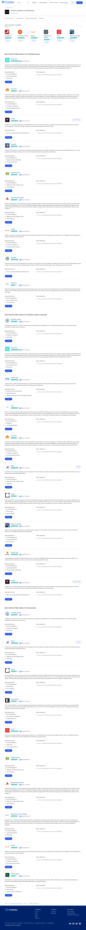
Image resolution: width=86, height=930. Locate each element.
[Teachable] (7, 258)
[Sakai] (7, 407)
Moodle (13, 229)
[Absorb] (7, 466)
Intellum (13, 494)
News (36, 916)
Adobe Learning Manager (17, 197)
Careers (36, 915)
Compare (9, 81)
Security (14, 923)
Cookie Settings (50, 923)
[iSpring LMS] (7, 60)
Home (6, 903)
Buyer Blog (53, 913)
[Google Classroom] (7, 173)
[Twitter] (77, 924)
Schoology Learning (16, 319)
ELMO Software (15, 699)
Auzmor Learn (14, 552)
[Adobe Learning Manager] (7, 198)
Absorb (13, 465)
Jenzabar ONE (14, 377)
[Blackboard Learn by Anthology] (7, 815)
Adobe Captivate (15, 874)
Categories (34, 2)
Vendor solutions (43, 2)
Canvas (13, 729)
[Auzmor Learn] (7, 553)
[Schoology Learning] (7, 320)
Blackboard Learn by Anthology (19, 814)
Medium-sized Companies (31, 18)
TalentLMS (13, 144)
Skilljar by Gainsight (16, 524)
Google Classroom (15, 172)
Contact (78, 466)
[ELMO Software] (7, 700)
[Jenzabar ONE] (7, 378)
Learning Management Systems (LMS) (15, 903)
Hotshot (25, 903)
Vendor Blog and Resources (73, 915)
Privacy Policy (20, 923)
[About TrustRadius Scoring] (20, 61)
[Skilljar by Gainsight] (7, 525)
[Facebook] (73, 924)
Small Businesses (19, 18)
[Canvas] (7, 730)
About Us (37, 911)
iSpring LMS (14, 59)
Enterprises (41, 18)
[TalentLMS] (7, 145)
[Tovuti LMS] (7, 90)
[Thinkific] (7, 119)
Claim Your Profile (71, 913)
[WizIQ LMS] (7, 284)
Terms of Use (8, 923)
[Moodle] (7, 230)
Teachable (13, 257)
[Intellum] (7, 495)
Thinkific (13, 118)
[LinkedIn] (80, 924)
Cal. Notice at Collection (40, 923)
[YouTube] (70, 924)
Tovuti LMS (14, 89)
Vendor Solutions (70, 911)
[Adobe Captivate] (7, 875)
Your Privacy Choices (28, 923)
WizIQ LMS (14, 283)
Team (36, 913)
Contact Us (37, 918)
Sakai (12, 406)
